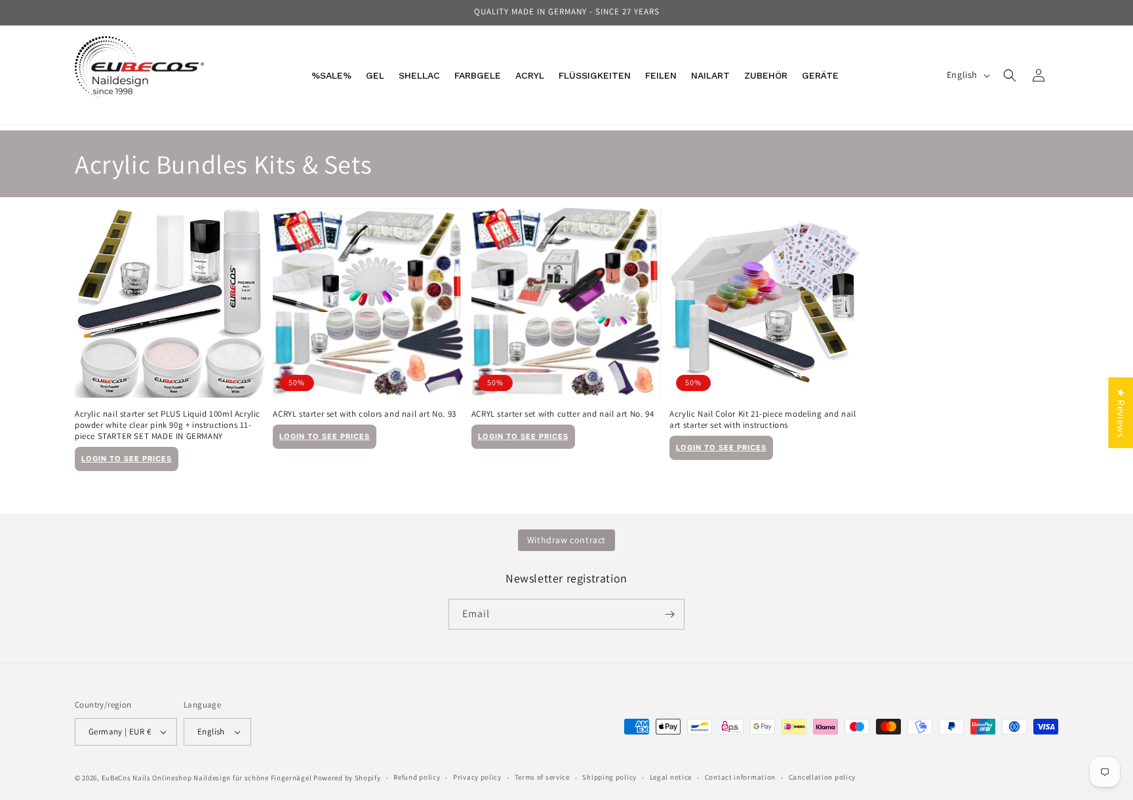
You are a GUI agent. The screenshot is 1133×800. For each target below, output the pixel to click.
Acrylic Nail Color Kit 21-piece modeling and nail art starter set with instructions (762, 419)
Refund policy (416, 777)
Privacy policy (477, 777)
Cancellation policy (822, 777)
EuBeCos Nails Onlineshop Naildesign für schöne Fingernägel (207, 777)
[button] (1009, 75)
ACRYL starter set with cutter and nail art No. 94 (562, 414)
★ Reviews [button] (1121, 412)
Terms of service (542, 777)
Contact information (740, 777)
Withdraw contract (566, 540)
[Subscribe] (669, 614)
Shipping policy (609, 777)
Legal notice (671, 777)
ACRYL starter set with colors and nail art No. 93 (364, 414)
